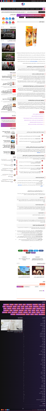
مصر (9, 312)
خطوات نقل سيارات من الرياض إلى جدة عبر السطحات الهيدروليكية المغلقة (33, 118)
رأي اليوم (9, 308)
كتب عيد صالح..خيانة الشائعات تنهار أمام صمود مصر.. (8, 49)
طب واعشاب (27, 8)
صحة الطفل (20, 310)
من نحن (38, 1)
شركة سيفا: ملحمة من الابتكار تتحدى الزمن (37, 116)
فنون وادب (25, 312)
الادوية (16, 304)
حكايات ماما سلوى (28, 308)
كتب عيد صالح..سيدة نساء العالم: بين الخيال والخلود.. (36, 122)
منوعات (4, 8)
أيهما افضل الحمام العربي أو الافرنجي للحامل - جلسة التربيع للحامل (7, 84)
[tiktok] (10, 1)
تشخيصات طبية (9, 8)
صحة (25, 310)
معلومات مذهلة (41, 314)
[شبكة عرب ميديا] (23, 4)
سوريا (37, 310)
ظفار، (10, 310)
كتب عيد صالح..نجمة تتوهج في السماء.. (38, 114)
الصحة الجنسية (32, 8)
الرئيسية (44, 1)
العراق (30, 306)
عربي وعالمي (6, 310)
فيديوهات (20, 312)
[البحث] (1, 1)
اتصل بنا (41, 1)
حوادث (22, 308)
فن (29, 312)
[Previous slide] (3, 40)
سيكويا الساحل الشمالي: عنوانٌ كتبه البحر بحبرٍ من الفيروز (35, 124)
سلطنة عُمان (42, 310)
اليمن (26, 306)
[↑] (23, 408)
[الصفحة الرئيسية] (43, 9)
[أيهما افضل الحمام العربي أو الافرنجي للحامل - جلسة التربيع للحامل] (14, 83)
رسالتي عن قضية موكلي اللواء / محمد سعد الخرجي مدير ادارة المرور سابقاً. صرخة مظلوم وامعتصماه (6, 91)
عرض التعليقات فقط (27, 286)
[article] (24, 258)
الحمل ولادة (22, 8)
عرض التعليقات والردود (19, 286)
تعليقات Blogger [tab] (42, 284)
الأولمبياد (11, 304)
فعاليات (38, 312)
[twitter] (13, 1)
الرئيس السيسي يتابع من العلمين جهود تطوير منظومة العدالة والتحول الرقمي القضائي (28, 12)
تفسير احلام (13, 8)
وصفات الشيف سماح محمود (20, 314)
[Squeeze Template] (44, 409)
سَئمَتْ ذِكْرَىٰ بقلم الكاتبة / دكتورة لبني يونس (6, 132)
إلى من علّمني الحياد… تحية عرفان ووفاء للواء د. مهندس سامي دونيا (8, 58)
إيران (18, 306)
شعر (29, 310)
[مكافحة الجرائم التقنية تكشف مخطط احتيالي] (13, 152)
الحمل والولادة (6, 304)
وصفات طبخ (12, 314)
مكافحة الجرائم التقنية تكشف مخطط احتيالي (8, 12)
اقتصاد (20, 304)
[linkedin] (6, 1)
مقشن (32, 314)
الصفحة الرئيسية (32, 17)
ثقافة (33, 308)
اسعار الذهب (37, 8)
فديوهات (42, 312)
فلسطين (33, 312)
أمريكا (22, 306)
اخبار (41, 8)
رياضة (4, 308)
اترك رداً (11, 161)
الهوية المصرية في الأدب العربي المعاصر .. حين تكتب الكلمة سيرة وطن (33, 120)
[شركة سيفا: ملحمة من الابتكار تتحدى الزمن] (13, 141)
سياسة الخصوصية (34, 1)
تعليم (43, 308)
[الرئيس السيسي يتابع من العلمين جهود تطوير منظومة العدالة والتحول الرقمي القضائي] (13, 146)
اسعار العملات (29, 304)
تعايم (3, 306)
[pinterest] (9, 1)
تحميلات (14, 306)
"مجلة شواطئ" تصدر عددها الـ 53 (8, 37)
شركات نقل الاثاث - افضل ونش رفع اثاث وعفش (7, 168)
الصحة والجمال (18, 8)
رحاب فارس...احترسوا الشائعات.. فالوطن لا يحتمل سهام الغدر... (8, 68)
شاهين (33, 310)
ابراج (43, 304)
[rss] (8, 1)
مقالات (27, 17)
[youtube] (12, 1)
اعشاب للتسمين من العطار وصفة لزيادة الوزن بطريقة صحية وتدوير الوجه (7, 77)
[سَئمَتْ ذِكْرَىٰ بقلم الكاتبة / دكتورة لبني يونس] (13, 132)
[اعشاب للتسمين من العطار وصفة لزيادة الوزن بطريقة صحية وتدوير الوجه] (14, 76)
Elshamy (12, 159)
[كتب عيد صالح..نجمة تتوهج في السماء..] (13, 137)
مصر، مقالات (4, 312)
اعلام (23, 304)
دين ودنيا (14, 308)
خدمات (18, 308)
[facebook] (15, 1)
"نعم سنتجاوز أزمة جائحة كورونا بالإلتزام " (7, 99)
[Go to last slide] (19, 263)
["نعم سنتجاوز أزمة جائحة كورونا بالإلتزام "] (14, 99)
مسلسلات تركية (14, 312)
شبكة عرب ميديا (34, 409)
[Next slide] (17, 263)
